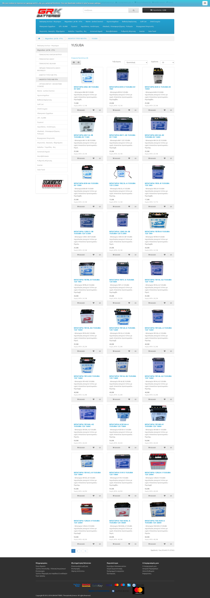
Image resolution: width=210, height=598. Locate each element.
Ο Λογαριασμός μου (149, 566)
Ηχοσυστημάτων (112, 22)
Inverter (142, 31)
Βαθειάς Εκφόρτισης (129, 22)
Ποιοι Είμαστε (40, 566)
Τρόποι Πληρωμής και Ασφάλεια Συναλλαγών (51, 574)
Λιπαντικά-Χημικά (96, 31)
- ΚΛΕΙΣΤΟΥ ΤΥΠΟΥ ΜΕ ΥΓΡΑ (47, 75)
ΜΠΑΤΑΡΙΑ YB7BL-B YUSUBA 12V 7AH (87, 280)
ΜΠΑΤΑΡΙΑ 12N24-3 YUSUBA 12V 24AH (158, 473)
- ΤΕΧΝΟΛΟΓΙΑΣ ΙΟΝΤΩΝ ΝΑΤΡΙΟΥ (49, 55)
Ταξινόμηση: (116, 62)
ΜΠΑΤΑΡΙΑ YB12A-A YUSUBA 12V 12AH (122, 329)
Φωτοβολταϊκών (111, 31)
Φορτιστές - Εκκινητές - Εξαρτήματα (52, 31)
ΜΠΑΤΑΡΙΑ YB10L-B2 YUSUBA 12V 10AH (87, 329)
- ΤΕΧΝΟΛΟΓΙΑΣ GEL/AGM (46, 64)
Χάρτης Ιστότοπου (78, 571)
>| (85, 551)
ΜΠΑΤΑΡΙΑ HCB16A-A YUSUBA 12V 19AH (119, 425)
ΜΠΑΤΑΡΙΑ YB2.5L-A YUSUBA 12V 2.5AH (122, 184)
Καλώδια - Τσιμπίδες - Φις (77, 31)
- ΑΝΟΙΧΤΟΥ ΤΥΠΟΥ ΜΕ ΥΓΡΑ (47, 79)
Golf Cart (143, 22)
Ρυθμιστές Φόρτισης (128, 31)
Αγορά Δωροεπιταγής (114, 569)
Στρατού (74, 26)
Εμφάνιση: (154, 62)
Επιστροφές (75, 569)
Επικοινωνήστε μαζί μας (79, 566)
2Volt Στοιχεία (155, 22)
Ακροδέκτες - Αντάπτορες (90, 26)
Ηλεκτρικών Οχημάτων (47, 26)
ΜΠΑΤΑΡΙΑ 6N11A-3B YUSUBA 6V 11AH (83, 136)
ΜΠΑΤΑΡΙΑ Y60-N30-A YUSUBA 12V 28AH (155, 521)
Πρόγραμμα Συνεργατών (115, 571)
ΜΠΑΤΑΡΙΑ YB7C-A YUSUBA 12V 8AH (121, 280)
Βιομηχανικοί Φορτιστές (145, 26)
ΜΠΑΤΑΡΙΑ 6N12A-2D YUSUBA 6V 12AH (154, 136)
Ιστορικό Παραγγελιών (150, 569)
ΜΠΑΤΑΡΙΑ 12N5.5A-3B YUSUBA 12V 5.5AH (119, 232)
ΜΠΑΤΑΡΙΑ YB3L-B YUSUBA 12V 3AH (157, 184)
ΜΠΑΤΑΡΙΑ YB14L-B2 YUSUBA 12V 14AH (122, 377)
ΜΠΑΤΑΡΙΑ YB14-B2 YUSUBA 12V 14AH (87, 377)
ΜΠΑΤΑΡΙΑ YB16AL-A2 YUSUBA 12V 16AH (84, 425)
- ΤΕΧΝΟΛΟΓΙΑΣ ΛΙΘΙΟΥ (45, 59)
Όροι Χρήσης (40, 576)
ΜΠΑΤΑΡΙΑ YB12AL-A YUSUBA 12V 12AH (158, 329)
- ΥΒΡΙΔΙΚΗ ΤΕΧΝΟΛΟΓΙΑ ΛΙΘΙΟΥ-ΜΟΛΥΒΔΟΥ (49, 69)
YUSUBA (94, 39)
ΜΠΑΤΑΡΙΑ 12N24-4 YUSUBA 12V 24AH (87, 521)
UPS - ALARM (63, 26)
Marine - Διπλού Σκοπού (94, 22)
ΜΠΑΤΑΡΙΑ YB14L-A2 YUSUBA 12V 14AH (158, 377)
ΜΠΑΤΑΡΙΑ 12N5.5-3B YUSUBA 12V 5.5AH (83, 232)
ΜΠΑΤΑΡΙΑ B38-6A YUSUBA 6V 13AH (86, 184)
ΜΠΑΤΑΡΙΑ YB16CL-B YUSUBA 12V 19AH (87, 473)
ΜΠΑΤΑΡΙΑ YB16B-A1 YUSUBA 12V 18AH (154, 425)
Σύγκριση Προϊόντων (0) (79, 58)
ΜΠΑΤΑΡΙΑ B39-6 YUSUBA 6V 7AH (122, 88)
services (29, 3)
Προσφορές (111, 574)
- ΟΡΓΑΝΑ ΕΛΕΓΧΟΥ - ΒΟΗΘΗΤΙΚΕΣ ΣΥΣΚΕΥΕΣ (49, 85)
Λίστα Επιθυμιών (148, 571)
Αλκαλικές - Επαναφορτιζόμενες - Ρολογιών (118, 26)
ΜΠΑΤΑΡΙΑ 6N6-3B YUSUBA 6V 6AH (86, 88)
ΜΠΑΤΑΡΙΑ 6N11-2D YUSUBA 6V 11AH (122, 136)
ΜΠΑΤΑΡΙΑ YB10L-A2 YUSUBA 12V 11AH (158, 280)
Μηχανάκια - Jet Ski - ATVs (73, 22)
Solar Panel (152, 31)
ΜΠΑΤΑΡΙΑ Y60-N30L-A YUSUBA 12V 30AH (119, 521)
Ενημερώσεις (146, 574)
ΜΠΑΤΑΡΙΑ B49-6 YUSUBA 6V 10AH (158, 88)
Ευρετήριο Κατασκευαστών (116, 566)
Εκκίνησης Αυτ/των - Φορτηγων (50, 22)
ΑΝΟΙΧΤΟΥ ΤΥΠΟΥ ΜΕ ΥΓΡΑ (77, 39)
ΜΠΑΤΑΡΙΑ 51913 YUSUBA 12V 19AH (121, 473)
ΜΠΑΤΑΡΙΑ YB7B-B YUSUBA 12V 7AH (157, 232)
